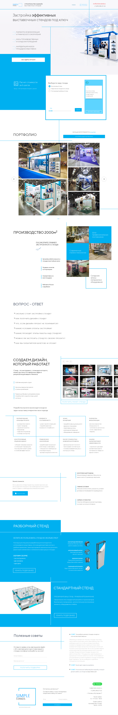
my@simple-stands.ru (99, 3)
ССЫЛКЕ (93, 132)
